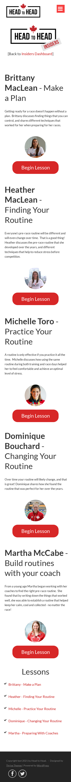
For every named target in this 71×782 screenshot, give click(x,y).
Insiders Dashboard (37, 54)
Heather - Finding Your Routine (31, 696)
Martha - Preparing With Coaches (33, 733)
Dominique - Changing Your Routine (35, 721)
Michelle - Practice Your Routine (32, 709)
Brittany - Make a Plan (24, 684)
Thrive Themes (14, 765)
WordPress (43, 765)
